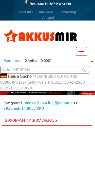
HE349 (5, 88)
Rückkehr (46, 12)
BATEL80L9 (47, 77)
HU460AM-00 (67, 77)
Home (26, 103)
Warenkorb (13, 61)
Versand (48, 18)
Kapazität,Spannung (55, 103)
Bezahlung (68, 12)
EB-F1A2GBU (74, 82)
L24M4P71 (35, 82)
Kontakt (64, 4)
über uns (26, 12)
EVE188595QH (22, 88)
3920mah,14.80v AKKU (24, 108)
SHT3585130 (53, 82)
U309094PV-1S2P (13, 82)
